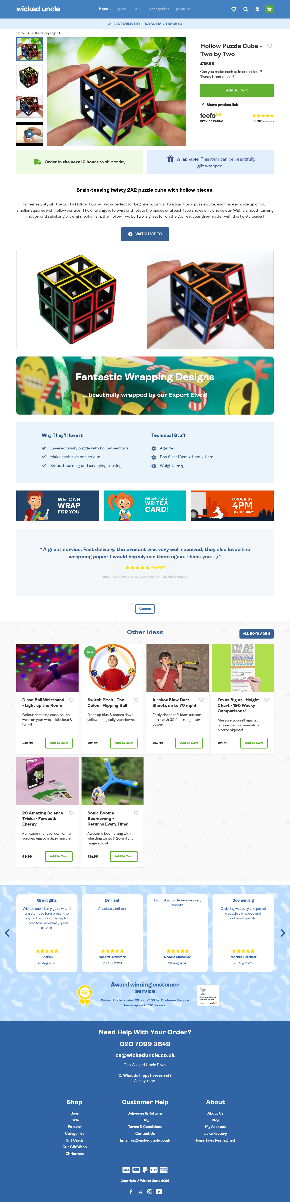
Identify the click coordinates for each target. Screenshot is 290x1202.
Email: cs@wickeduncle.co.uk (145, 1140)
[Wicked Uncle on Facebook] (131, 1191)
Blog (215, 1120)
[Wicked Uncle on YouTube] (159, 1191)
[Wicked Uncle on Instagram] (149, 1191)
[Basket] (269, 9)
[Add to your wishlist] (270, 46)
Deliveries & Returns (144, 1113)
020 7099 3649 (145, 1044)
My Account (215, 1127)
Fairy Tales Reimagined (215, 1140)
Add (59, 743)
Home (20, 33)
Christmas (75, 1154)
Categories (159, 9)
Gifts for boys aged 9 (46, 33)
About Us (215, 1113)
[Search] (245, 9)
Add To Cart (237, 90)
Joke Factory (215, 1134)
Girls (122, 9)
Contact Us (145, 1134)
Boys (104, 9)
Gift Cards (74, 1140)
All (138, 9)
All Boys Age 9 (256, 633)
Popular (183, 9)
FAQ (144, 1120)
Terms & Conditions (145, 1127)
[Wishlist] (233, 9)
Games (145, 608)
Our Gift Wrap (74, 1147)
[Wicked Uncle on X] (140, 1191)
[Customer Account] (257, 9)
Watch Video (148, 234)
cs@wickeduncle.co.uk (145, 1055)
